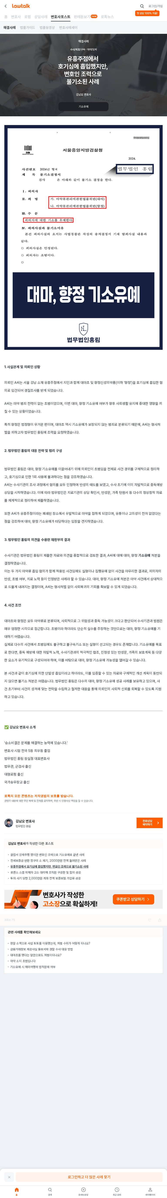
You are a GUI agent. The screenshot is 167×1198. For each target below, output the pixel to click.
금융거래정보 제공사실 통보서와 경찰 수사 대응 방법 (41, 949)
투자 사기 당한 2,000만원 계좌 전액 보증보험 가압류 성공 (45, 878)
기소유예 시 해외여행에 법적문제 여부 (32, 967)
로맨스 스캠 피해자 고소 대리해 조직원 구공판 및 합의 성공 (45, 872)
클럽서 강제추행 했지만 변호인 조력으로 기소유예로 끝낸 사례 (47, 854)
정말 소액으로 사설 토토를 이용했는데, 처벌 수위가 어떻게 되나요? (50, 943)
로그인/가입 (156, 6)
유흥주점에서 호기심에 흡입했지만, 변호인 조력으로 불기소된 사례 (49, 866)
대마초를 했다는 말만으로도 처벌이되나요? (36, 955)
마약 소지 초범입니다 (22, 961)
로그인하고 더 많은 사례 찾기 (89, 1177)
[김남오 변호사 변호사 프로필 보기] (8, 823)
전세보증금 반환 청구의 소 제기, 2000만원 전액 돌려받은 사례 (48, 860)
